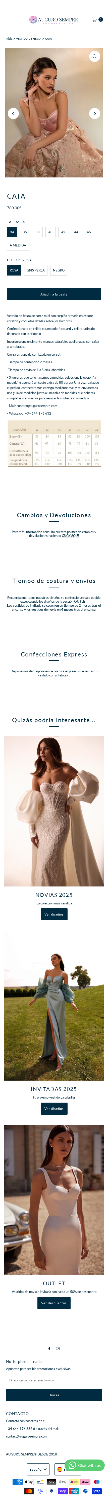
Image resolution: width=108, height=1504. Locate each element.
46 (89, 232)
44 (76, 232)
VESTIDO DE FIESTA (28, 38)
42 (63, 232)
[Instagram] (58, 1348)
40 (50, 232)
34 (12, 232)
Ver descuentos (54, 1303)
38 (38, 232)
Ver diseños (54, 914)
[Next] (94, 113)
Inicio (9, 38)
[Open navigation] (8, 19)
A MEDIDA (18, 245)
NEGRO (59, 270)
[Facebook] (49, 1348)
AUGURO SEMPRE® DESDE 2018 (31, 1454)
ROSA (14, 270)
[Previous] (13, 113)
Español (36, 1469)
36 (25, 232)
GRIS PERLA (36, 270)
